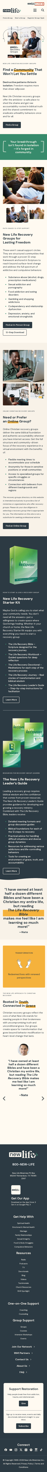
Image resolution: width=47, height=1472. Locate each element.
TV (23, 1267)
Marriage (23, 1231)
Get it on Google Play (20, 1204)
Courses (23, 1331)
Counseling (23, 1314)
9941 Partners (22, 1353)
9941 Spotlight (23, 1291)
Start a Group (20, 18)
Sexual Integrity (23, 1239)
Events (23, 1338)
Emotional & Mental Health (23, 1227)
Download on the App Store (23, 1202)
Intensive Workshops (23, 1334)
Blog (23, 1275)
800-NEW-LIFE (23, 1164)
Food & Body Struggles (23, 1243)
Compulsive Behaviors (23, 1247)
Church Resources (23, 1287)
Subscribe (24, 1426)
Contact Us (21, 1359)
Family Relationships (23, 1235)
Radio (23, 1260)
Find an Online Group (16, 525)
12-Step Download (15, 332)
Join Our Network (22, 1346)
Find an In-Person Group (18, 325)
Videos (23, 1279)
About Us (22, 1365)
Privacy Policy (27, 1464)
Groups (23, 1327)
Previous (4, 1098)
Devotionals (23, 1271)
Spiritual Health (23, 1223)
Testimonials (23, 1283)
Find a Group (8, 18)
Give (23, 1403)
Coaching (23, 1310)
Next (43, 1098)
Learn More (11, 699)
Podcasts (24, 1263)
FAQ (22, 1372)
